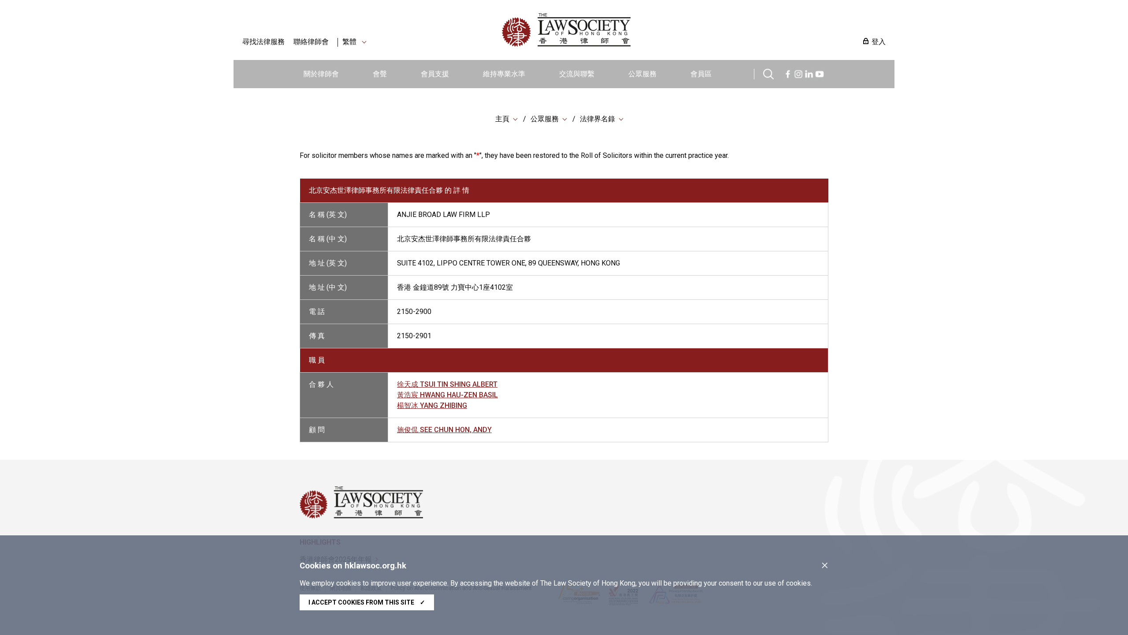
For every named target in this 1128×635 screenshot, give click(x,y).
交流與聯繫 (576, 74)
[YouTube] (819, 73)
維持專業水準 (504, 74)
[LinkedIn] (809, 73)
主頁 (502, 119)
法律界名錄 (597, 119)
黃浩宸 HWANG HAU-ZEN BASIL (447, 395)
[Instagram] (798, 73)
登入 (879, 41)
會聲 (380, 74)
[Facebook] (788, 73)
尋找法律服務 (263, 41)
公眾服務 (642, 74)
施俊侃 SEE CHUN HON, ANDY (444, 430)
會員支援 (435, 74)
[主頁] (612, 30)
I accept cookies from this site (366, 602)
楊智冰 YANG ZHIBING (432, 405)
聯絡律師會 (311, 41)
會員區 (701, 74)
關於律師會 (321, 74)
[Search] (768, 73)
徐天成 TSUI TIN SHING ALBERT (447, 384)
